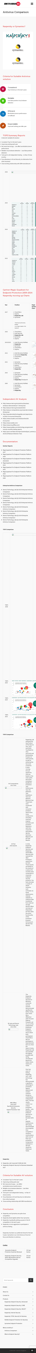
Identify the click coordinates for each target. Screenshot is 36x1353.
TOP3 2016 (6, 847)
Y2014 (31, 1303)
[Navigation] (32, 4)
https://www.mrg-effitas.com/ (11, 666)
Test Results (28, 1080)
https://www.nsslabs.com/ (10, 664)
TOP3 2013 (6, 957)
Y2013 (27, 1303)
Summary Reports (28, 1077)
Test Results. (29, 1166)
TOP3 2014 (6, 940)
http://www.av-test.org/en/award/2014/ (14, 649)
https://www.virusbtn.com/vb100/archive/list (16, 660)
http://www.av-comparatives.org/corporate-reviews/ (18, 651)
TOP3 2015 (6, 923)
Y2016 (27, 1307)
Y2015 (27, 1305)
